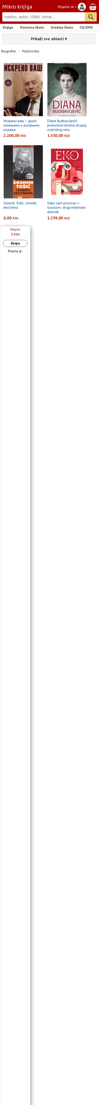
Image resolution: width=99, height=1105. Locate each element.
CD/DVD (86, 27)
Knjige (8, 27)
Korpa (15, 243)
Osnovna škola (32, 27)
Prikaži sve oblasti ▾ (49, 38)
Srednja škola (62, 27)
